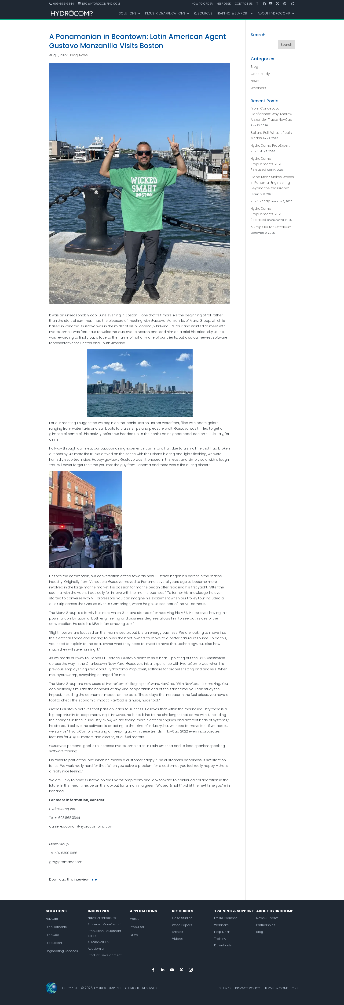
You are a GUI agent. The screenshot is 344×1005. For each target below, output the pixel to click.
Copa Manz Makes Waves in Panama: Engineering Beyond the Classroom (272, 183)
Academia (96, 948)
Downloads (223, 945)
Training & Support (232, 14)
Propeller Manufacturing (106, 924)
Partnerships (265, 925)
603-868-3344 (63, 4)
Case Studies (182, 918)
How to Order (202, 4)
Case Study (260, 73)
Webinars (258, 88)
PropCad (52, 935)
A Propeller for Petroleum (271, 227)
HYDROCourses (226, 918)
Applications (143, 911)
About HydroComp (274, 14)
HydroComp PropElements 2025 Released (266, 214)
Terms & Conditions (281, 988)
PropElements (56, 927)
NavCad (52, 919)
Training (220, 938)
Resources (203, 14)
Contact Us (244, 4)
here (93, 879)
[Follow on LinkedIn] (162, 969)
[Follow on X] (181, 969)
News (83, 55)
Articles (177, 932)
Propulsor (137, 927)
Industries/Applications (165, 14)
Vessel (135, 919)
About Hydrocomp (274, 911)
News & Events (267, 918)
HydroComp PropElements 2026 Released (266, 164)
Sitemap (225, 988)
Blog (74, 55)
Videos (177, 938)
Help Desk (224, 4)
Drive (134, 935)
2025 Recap (260, 201)
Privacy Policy (247, 988)
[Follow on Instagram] (190, 969)
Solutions (127, 14)
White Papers (182, 925)
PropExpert (54, 943)
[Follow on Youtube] (172, 969)
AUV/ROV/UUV (99, 942)
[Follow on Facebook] (153, 969)
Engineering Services (62, 951)
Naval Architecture (102, 918)
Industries (98, 911)
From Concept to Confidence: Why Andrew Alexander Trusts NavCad (271, 114)
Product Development (104, 955)
